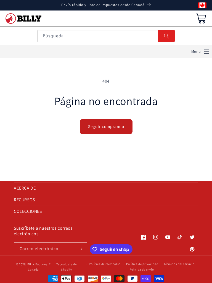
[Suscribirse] (81, 248)
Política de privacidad (142, 264)
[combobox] (106, 36)
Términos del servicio (179, 264)
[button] (200, 51)
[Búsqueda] (166, 36)
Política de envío (142, 269)
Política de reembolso (105, 264)
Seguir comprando (106, 126)
